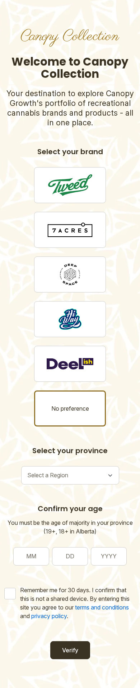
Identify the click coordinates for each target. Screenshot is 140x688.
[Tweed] (70, 185)
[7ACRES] (70, 230)
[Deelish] (70, 364)
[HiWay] (70, 319)
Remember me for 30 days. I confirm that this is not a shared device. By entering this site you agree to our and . (75, 603)
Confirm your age (70, 509)
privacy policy (49, 616)
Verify (70, 650)
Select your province (70, 451)
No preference (70, 408)
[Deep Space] (70, 274)
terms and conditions (102, 607)
